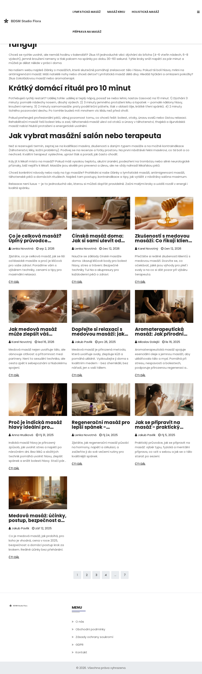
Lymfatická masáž (87, 12)
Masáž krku (116, 12)
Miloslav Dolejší (148, 342)
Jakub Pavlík (83, 342)
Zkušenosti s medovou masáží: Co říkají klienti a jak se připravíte (163, 238)
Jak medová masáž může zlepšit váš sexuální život (33, 331)
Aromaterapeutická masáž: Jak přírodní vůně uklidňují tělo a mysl (159, 331)
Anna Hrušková (22, 435)
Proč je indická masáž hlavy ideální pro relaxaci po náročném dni (36, 425)
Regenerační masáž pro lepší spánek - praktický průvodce (101, 425)
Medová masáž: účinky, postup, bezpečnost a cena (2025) (37, 518)
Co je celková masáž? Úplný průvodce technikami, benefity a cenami (36, 238)
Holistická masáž (145, 12)
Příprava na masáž (87, 32)
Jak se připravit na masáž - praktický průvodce (157, 425)
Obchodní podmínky (90, 629)
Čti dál (14, 282)
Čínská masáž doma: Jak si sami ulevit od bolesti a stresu (97, 238)
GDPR (79, 645)
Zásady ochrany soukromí (94, 637)
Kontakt (81, 652)
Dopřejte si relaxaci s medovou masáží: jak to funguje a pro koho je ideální (100, 331)
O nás (80, 621)
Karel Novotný (147, 248)
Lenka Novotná (22, 248)
